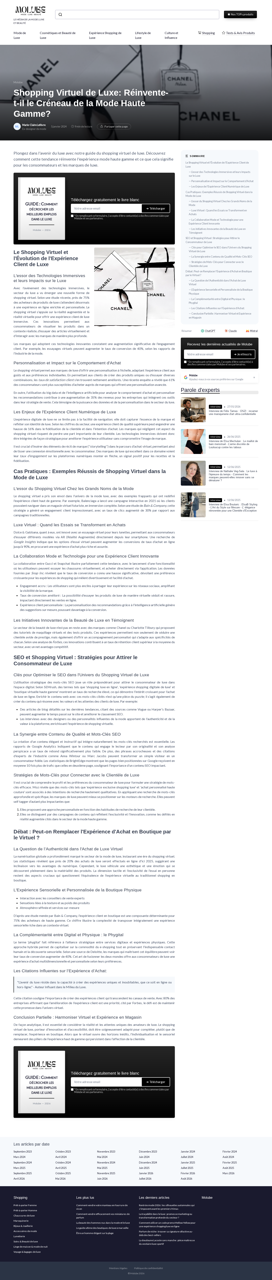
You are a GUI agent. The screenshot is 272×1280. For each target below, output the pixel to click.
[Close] (208, 610)
